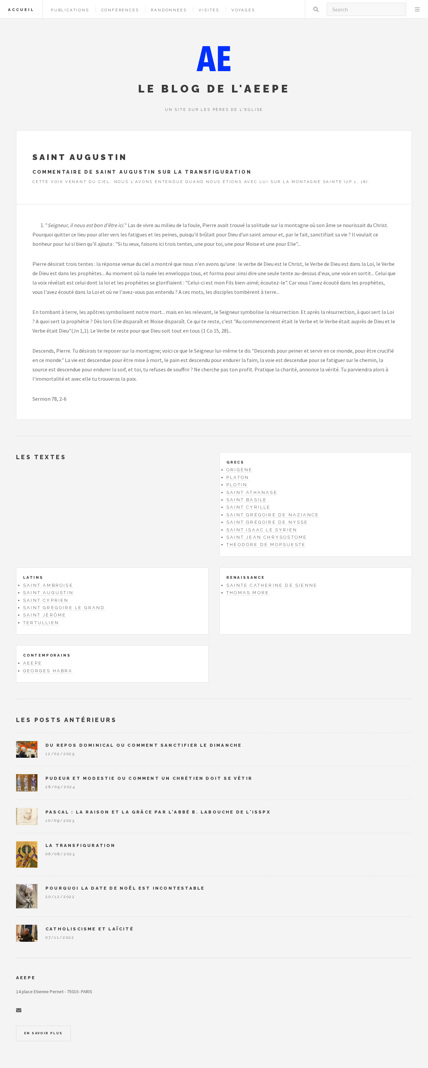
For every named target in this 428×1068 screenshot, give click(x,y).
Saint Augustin (48, 592)
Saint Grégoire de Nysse (267, 522)
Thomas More (247, 592)
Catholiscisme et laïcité (89, 928)
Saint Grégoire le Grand (64, 607)
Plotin (236, 484)
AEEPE (32, 663)
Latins (33, 577)
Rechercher (316, 9)
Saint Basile (246, 499)
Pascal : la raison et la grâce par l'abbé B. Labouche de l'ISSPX (158, 812)
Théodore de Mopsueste (266, 544)
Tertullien (41, 622)
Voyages (243, 10)
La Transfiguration (80, 845)
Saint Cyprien (46, 600)
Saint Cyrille (248, 507)
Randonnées (169, 10)
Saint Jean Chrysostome (266, 537)
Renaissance (245, 577)
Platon (237, 477)
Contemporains (47, 655)
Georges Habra (48, 670)
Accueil (21, 9)
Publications (70, 10)
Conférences (120, 10)
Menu (417, 9)
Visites (209, 10)
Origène (239, 469)
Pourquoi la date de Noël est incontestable (125, 888)
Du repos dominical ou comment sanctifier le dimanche (143, 745)
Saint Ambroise (48, 585)
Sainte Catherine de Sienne (271, 585)
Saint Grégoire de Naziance (272, 514)
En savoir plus (43, 1033)
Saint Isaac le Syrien (261, 529)
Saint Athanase (252, 492)
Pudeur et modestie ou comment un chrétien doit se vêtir (148, 778)
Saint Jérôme (44, 614)
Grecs (235, 462)
